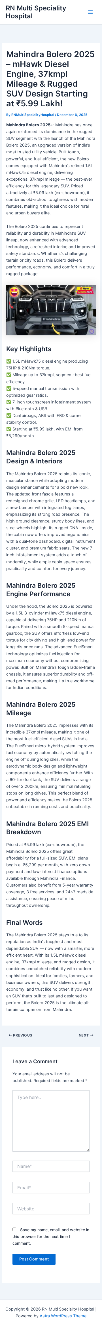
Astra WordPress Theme (63, 1315)
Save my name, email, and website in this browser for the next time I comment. (50, 1236)
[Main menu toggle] (90, 12)
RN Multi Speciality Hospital (36, 12)
